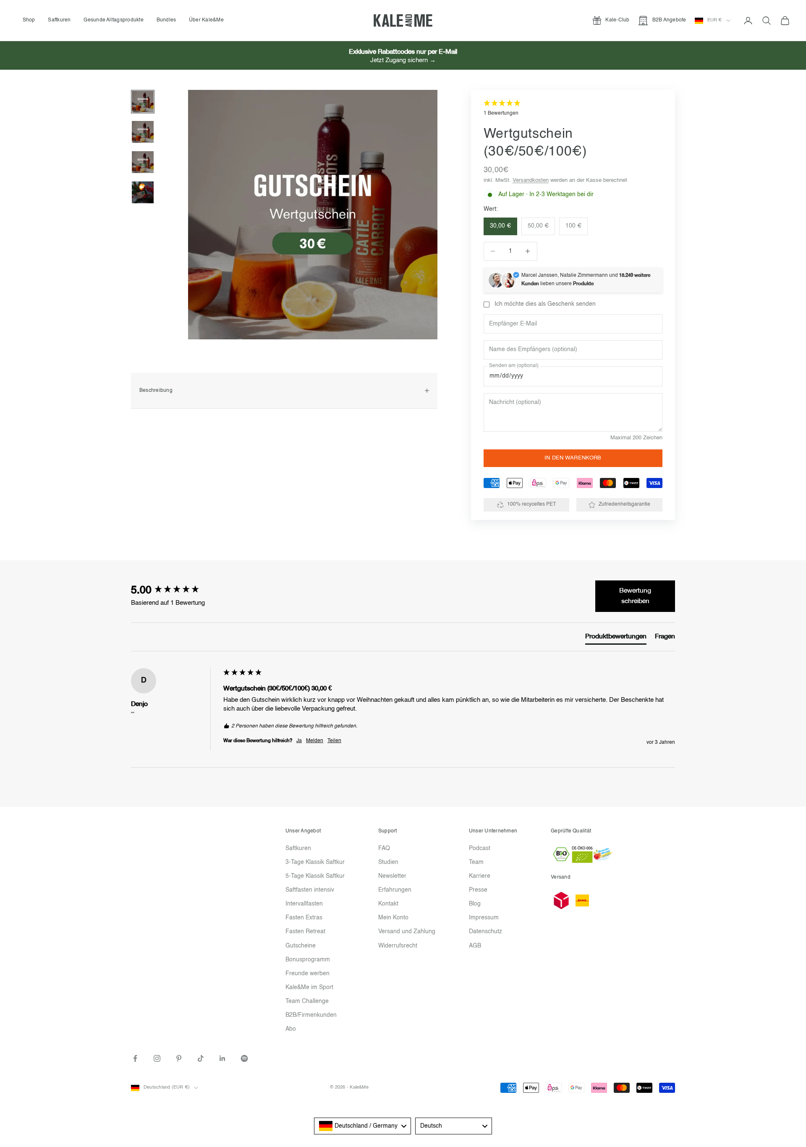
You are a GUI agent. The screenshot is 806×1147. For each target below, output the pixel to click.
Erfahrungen (394, 890)
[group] (175, 590)
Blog (475, 904)
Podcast (479, 848)
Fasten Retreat (305, 931)
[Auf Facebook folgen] (135, 1058)
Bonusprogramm (307, 960)
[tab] (615, 638)
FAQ (384, 848)
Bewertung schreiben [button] (635, 596)
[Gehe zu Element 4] (142, 192)
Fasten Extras (303, 918)
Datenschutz (485, 931)
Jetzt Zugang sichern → (403, 60)
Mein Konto (393, 918)
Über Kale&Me (206, 20)
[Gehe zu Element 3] (142, 162)
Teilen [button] (334, 740)
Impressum (484, 918)
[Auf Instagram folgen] (157, 1058)
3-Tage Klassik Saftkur (315, 862)
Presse (478, 890)
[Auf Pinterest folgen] (179, 1058)
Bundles (166, 20)
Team (476, 862)
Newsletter (392, 876)
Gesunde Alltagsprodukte (114, 20)
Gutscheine (300, 946)
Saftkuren (59, 20)
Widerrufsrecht (397, 946)
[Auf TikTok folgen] (200, 1058)
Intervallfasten (304, 904)
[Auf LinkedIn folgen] (222, 1058)
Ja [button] (299, 740)
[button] (573, 108)
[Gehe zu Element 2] (142, 132)
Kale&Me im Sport (309, 987)
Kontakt (388, 904)
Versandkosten (531, 180)
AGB (475, 946)
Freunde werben (307, 973)
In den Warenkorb (572, 458)
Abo (290, 1029)
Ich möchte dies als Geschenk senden (545, 304)
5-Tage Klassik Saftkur (315, 876)
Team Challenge (307, 1001)
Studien (388, 862)
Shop (29, 20)
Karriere (479, 876)
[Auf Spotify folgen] (244, 1058)
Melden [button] (314, 740)
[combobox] (362, 1126)
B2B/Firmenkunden (311, 1015)
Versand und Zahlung (406, 931)
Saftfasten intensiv (309, 890)
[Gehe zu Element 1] (142, 101)
